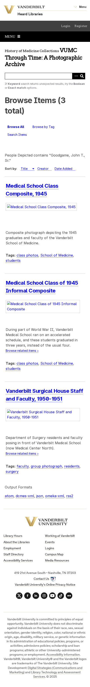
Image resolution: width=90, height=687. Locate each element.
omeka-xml (54, 496)
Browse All (15, 127)
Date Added (63, 168)
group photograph (46, 466)
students (13, 260)
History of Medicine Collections (32, 51)
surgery (12, 471)
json (39, 496)
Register (80, 26)
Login (65, 26)
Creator (42, 168)
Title (24, 168)
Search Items (17, 134)
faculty (23, 466)
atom (9, 496)
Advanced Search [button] (75, 76)
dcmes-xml (25, 496)
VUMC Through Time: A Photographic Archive (43, 57)
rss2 (69, 496)
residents (72, 466)
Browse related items (21, 350)
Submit (82, 76)
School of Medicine (56, 255)
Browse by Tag (43, 127)
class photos (27, 255)
